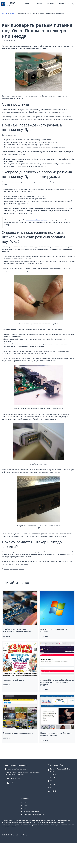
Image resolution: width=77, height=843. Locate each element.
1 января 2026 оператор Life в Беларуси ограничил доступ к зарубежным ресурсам (57, 682)
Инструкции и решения (17, 569)
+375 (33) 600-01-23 (13, 778)
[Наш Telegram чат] (8, 783)
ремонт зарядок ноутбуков (36, 220)
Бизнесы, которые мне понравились (18, 733)
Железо (6, 569)
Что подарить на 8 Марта (13, 680)
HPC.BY (11, 3)
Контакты (51, 4)
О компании (64, 4)
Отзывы (40, 4)
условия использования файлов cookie (57, 820)
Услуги (28, 4)
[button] (73, 4)
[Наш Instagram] (13, 783)
